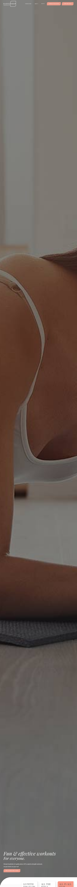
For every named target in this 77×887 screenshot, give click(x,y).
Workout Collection (54, 3)
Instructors (28, 3)
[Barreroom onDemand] (10, 4)
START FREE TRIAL (68, 3)
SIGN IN (43, 3)
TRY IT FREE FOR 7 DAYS (11, 870)
